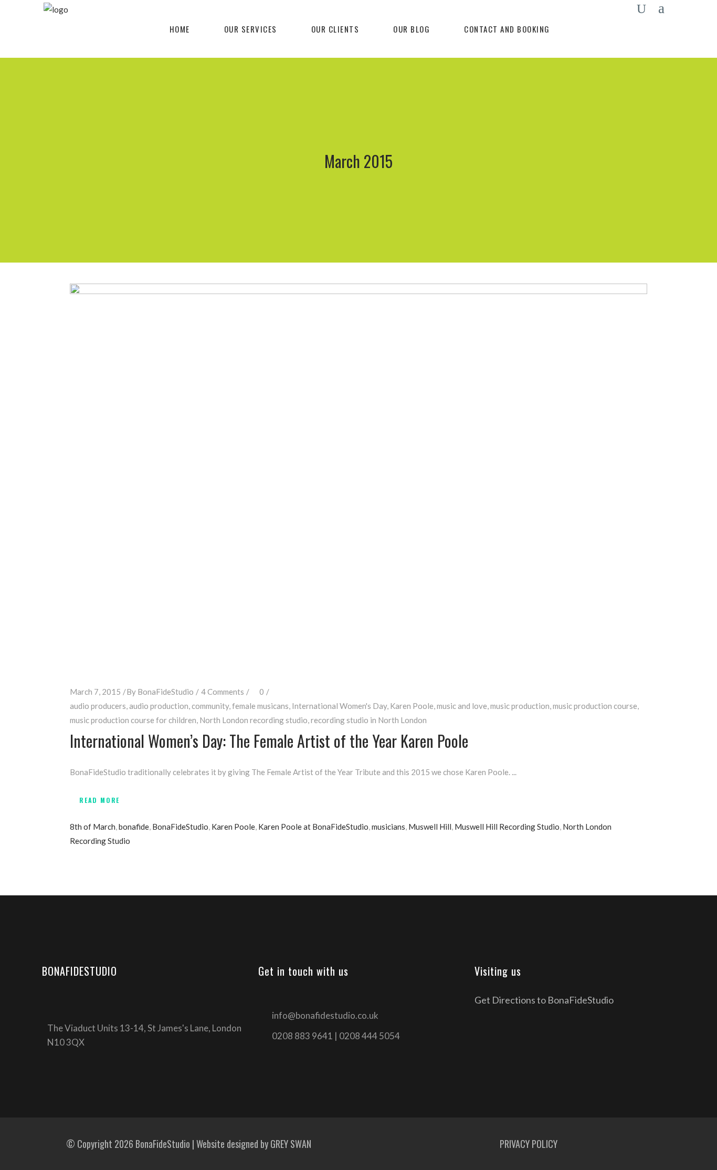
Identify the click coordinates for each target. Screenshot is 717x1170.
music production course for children (133, 720)
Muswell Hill (429, 826)
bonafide (134, 826)
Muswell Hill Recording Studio (507, 826)
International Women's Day (339, 706)
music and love (462, 706)
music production (520, 706)
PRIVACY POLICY (528, 1144)
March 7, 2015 (95, 691)
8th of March (92, 826)
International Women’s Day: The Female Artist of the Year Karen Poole (269, 741)
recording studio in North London (369, 720)
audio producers (98, 706)
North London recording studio (253, 720)
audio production (158, 706)
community (210, 706)
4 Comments (222, 691)
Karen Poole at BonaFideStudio (313, 826)
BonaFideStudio (166, 691)
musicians (388, 826)
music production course (595, 706)
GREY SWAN (290, 1144)
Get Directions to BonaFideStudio (544, 1000)
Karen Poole (412, 706)
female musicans (260, 706)
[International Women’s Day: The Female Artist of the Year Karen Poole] (358, 476)
